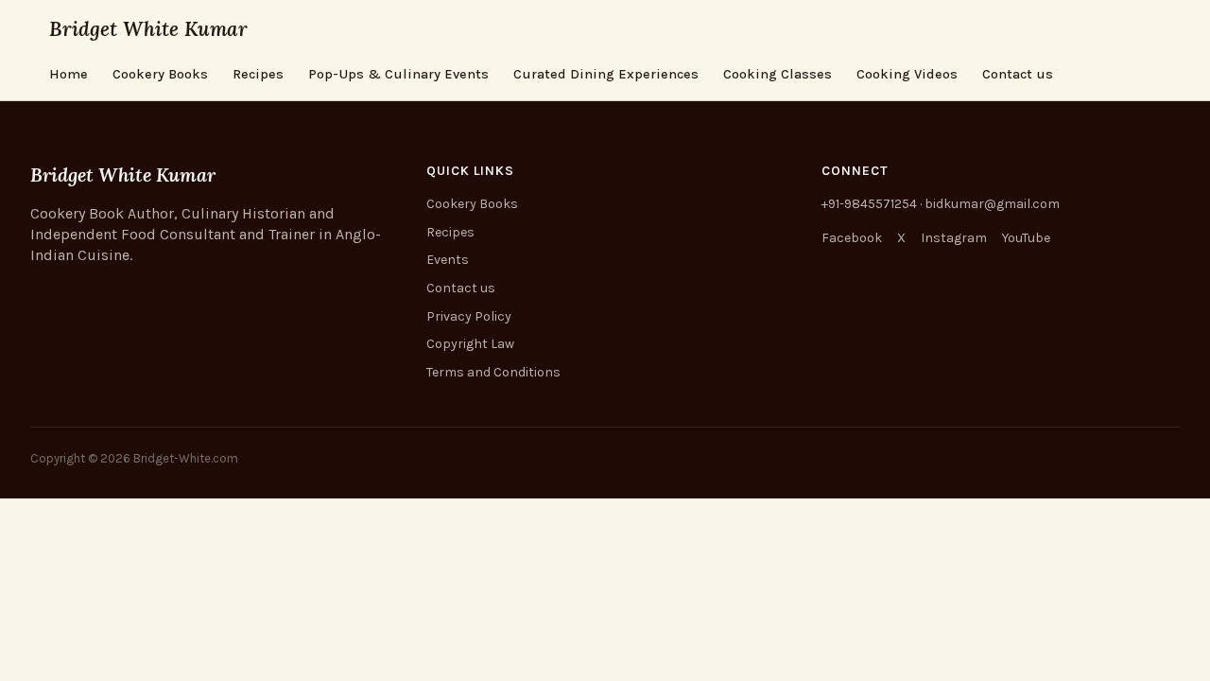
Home (68, 74)
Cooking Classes (777, 74)
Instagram (954, 238)
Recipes (258, 74)
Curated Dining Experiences (606, 74)
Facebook (851, 238)
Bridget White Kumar (148, 29)
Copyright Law (470, 344)
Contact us (1017, 74)
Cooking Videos (907, 74)
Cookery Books (160, 74)
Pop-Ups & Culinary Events (398, 74)
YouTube (1026, 238)
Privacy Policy (468, 316)
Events (447, 260)
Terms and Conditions (493, 372)
